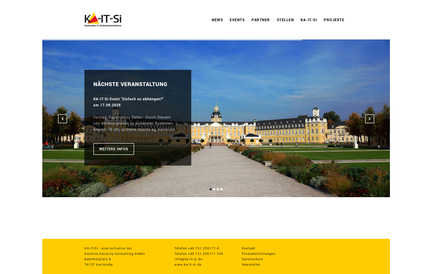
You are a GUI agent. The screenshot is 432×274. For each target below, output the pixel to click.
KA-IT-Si (309, 19)
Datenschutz (252, 259)
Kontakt (249, 248)
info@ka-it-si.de (188, 259)
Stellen (285, 19)
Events (237, 19)
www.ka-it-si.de (188, 264)
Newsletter (251, 264)
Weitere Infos (113, 148)
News (217, 19)
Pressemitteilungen (258, 253)
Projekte (334, 19)
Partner (261, 19)
